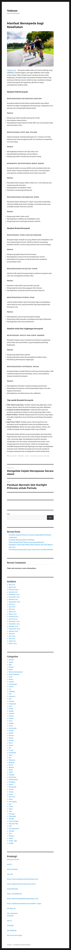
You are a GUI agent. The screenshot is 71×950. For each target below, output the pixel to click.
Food (10, 721)
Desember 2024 (14, 621)
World (11, 838)
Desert (11, 708)
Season (11, 792)
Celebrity (12, 691)
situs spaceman (12, 913)
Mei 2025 (12, 609)
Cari (8, 514)
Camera (11, 682)
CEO (10, 694)
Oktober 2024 (13, 626)
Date (10, 706)
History (11, 740)
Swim (11, 809)
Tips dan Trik (13, 823)
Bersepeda (34, 456)
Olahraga (46, 456)
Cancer (11, 686)
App (10, 664)
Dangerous (12, 704)
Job (10, 748)
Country (11, 701)
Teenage (12, 814)
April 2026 (12, 587)
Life (10, 757)
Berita (27, 456)
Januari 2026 (13, 592)
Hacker (11, 731)
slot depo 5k (11, 908)
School (11, 789)
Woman (11, 836)
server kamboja (12, 869)
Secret (11, 794)
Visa (10, 833)
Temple (11, 819)
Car (10, 689)
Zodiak (11, 843)
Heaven (11, 735)
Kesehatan (40, 456)
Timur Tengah (14, 821)
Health (11, 733)
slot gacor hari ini (13, 859)
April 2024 (12, 641)
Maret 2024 (13, 643)
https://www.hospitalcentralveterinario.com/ (22, 879)
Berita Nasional (14, 674)
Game (11, 726)
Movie (11, 770)
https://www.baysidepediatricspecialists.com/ (22, 898)
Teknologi (12, 816)
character (12, 696)
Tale (10, 811)
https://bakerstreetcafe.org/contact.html (21, 884)
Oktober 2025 (13, 599)
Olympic (11, 775)
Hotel (11, 743)
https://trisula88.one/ (14, 894)
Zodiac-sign (13, 841)
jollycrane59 (12, 456)
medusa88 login (12, 889)
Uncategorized (14, 828)
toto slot (10, 874)
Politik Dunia (13, 779)
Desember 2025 (14, 594)
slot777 (9, 864)
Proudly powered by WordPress (22, 945)
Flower (11, 718)
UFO (10, 826)
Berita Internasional (16, 672)
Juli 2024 (12, 633)
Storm (11, 806)
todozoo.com (11, 70)
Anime (11, 662)
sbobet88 (10, 916)
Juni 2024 (12, 636)
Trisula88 (10, 925)
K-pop (11, 750)
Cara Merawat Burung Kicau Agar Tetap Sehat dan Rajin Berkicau (31, 549)
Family (11, 711)
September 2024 (14, 629)
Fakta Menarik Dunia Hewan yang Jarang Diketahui (26, 542)
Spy (10, 804)
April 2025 (12, 611)
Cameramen (13, 684)
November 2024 (14, 624)
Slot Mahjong (11, 930)
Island (11, 745)
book (10, 677)
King (10, 755)
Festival (11, 713)
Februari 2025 (13, 616)
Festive (11, 716)
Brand (11, 679)
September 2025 (14, 602)
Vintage (11, 831)
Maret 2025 (13, 614)
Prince (11, 784)
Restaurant (12, 787)
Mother (11, 767)
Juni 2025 (12, 607)
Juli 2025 (12, 604)
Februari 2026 (13, 589)
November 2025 (14, 597)
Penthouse (12, 777)
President (12, 782)
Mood (11, 765)
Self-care (12, 797)
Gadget (11, 723)
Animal (11, 660)
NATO (11, 772)
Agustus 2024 (13, 631)
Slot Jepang (13, 801)
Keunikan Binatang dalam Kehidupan (22, 540)
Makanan (12, 760)
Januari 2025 (13, 619)
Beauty (11, 667)
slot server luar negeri (14, 935)
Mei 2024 (12, 638)
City (10, 699)
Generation (13, 728)
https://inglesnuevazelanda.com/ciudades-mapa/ (24, 903)
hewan (11, 738)
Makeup (11, 762)
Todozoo (12, 10)
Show (11, 799)
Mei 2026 (12, 585)
